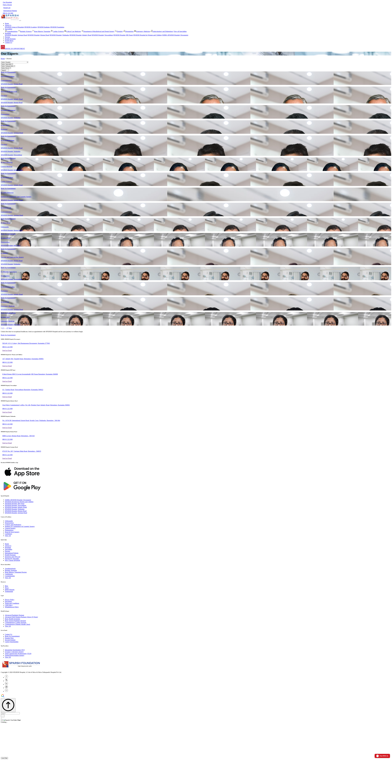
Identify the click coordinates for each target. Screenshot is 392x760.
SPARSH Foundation (57, 27)
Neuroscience (9, 523)
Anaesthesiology (12, 31)
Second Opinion (10, 640)
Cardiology (8, 534)
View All (8, 536)
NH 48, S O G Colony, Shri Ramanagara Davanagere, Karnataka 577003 (26, 343)
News (7, 588)
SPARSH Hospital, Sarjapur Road (16, 35)
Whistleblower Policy (12, 607)
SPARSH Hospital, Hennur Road (38, 35)
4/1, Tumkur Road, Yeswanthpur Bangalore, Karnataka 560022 (22, 389)
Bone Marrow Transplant (42, 31)
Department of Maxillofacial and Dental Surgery (98, 31)
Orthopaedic (9, 521)
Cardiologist (9, 574)
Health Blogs (9, 40)
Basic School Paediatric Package (15, 621)
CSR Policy (9, 605)
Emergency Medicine (143, 31)
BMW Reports (9, 589)
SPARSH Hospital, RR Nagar (123, 35)
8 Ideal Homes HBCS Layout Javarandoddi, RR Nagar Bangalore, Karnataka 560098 (30, 374)
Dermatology (129, 31)
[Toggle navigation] (20, 20)
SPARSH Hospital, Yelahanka (59, 35)
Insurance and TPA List (12, 557)
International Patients (11, 553)
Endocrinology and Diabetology (162, 31)
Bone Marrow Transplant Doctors (16, 572)
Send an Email (7, 350)
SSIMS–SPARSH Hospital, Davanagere (175, 35)
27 (7, 328)
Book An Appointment (8, 72)
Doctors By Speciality (12, 558)
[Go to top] (8, 705)
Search (4, 70)
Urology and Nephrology (13, 524)
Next (10, 328)
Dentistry (120, 31)
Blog (6, 586)
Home (7, 23)
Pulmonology (9, 530)
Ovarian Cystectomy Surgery (14, 652)
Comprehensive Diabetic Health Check (17, 624)
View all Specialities (180, 31)
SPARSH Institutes (43, 27)
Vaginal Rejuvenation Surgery (14, 655)
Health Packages (10, 39)
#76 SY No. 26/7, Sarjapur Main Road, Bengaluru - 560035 (21, 451)
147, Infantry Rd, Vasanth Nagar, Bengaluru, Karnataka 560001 (23, 359)
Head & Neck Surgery (12, 532)
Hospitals (8, 547)
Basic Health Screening (12, 619)
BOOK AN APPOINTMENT (15, 48)
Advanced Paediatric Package (14, 615)
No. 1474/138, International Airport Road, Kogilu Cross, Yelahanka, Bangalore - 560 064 (31, 420)
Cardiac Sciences (58, 31)
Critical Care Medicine (73, 31)
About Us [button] (8, 25)
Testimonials (9, 591)
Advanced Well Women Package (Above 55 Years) (21, 617)
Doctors (7, 37)
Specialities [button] (8, 29)
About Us (8, 546)
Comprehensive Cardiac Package (15, 622)
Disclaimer (8, 601)
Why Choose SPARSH (12, 560)
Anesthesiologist (10, 568)
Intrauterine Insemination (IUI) (15, 650)
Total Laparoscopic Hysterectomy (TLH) (18, 653)
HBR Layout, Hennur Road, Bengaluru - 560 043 (18, 436)
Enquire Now (9, 638)
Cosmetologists (10, 576)
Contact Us (8, 42)
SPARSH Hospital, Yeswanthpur (102, 35)
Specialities (8, 549)
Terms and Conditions (12, 603)
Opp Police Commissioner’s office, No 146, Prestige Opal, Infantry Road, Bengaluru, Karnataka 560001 (36, 405)
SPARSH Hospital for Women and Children (147, 35)
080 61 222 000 (7, 347)
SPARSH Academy (30, 27)
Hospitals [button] (8, 33)
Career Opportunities (11, 642)
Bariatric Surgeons (11, 570)
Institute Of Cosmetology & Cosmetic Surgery (20, 526)
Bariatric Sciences (26, 31)
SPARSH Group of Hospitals (14, 27)
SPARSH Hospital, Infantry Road (80, 35)
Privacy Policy (9, 599)
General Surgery (10, 528)
